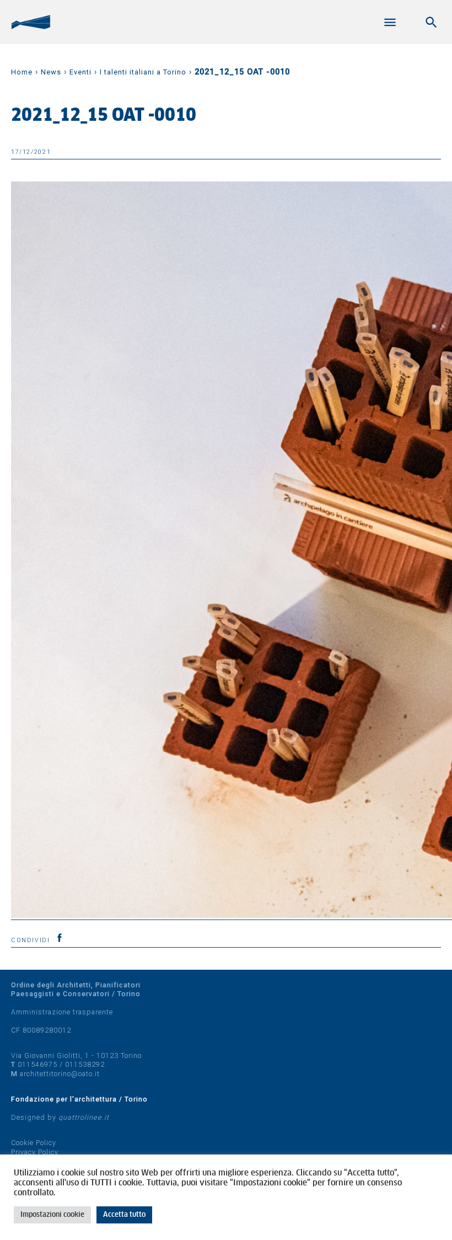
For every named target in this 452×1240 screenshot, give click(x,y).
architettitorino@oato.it (60, 1074)
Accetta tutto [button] (124, 1214)
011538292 (85, 1064)
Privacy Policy (34, 1152)
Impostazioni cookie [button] (52, 1214)
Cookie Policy (33, 1143)
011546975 (37, 1064)
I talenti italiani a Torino (143, 72)
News (51, 72)
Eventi (80, 72)
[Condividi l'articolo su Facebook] (59, 937)
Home (22, 72)
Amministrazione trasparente (62, 1012)
